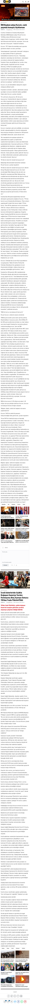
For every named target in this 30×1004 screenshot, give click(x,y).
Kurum (18, 504)
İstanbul (13, 504)
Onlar (24, 504)
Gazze (3, 948)
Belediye (3, 504)
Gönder (5, 565)
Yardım (23, 948)
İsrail (12, 948)
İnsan (8, 948)
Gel (8, 504)
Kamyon (17, 948)
